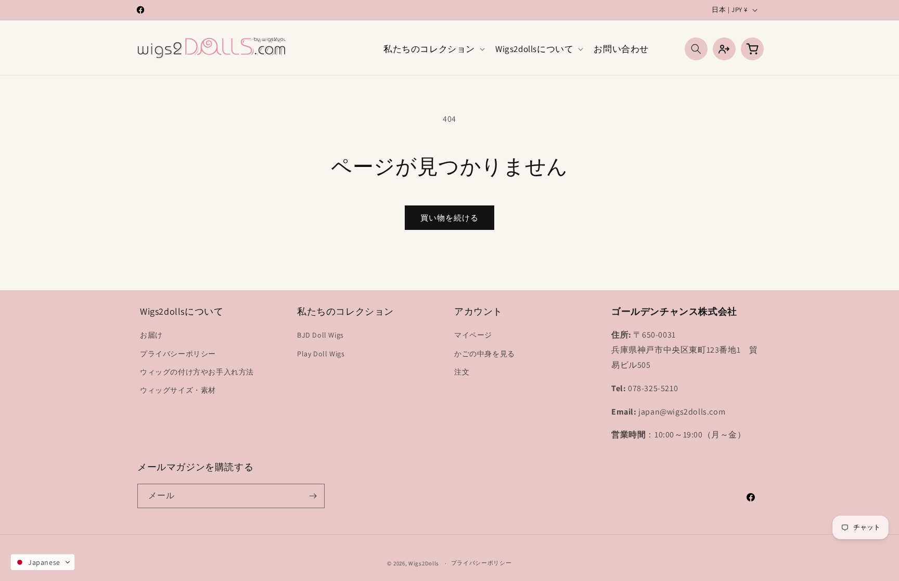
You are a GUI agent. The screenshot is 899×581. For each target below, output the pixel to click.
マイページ (473, 335)
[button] (433, 49)
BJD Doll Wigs (320, 335)
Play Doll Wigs (320, 353)
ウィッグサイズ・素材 (178, 390)
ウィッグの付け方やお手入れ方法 (197, 372)
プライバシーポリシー (178, 353)
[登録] (312, 496)
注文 (461, 372)
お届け (151, 335)
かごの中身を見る (484, 353)
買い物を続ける (449, 218)
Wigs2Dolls (423, 563)
